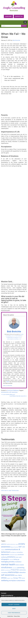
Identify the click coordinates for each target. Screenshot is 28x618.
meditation (18, 561)
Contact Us (19, 16)
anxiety (21, 544)
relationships (13, 572)
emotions (11, 557)
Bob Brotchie (16, 40)
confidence (13, 552)
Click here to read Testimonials (10, 490)
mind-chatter (20, 565)
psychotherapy (7, 570)
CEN (23, 547)
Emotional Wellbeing (13, 390)
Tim (20, 578)
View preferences (14, 612)
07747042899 (17, 335)
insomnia (11, 559)
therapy (15, 578)
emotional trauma (13, 554)
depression (5, 554)
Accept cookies (14, 604)
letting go (16, 559)
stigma (20, 575)
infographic (5, 559)
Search (24, 25)
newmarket (14, 567)
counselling (19, 552)
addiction (3, 544)
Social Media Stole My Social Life (18, 396)
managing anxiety (8, 562)
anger (17, 544)
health (20, 557)
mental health (8, 564)
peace (2, 570)
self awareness (13, 392)
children (2, 549)
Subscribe (8, 16)
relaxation (22, 572)
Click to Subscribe (7, 385)
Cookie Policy (10, 616)
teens (12, 578)
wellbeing (5, 580)
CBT (20, 547)
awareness (5, 547)
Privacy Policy (17, 616)
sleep (16, 575)
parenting (20, 568)
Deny (14, 608)
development (5, 392)
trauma (23, 578)
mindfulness (6, 567)
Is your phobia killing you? (8, 394)
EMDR (7, 381)
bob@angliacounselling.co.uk (13, 337)
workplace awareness (17, 580)
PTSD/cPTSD (15, 570)
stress (3, 578)
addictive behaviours (11, 544)
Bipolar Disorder (14, 547)
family (16, 557)
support (8, 578)
